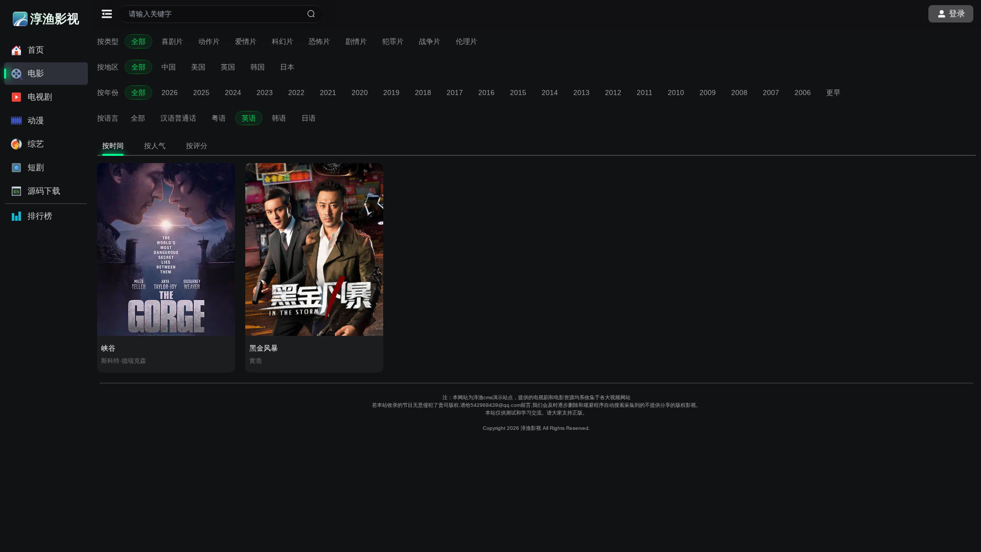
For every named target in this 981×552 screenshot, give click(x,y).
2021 (328, 92)
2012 (613, 92)
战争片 (429, 41)
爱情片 (245, 41)
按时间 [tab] (113, 146)
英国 (228, 67)
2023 (264, 92)
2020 (360, 92)
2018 (423, 92)
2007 (771, 92)
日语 (308, 118)
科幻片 (282, 41)
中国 (168, 67)
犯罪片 (393, 41)
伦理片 (466, 41)
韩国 (257, 67)
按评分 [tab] (196, 146)
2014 (550, 92)
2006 (803, 92)
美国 (198, 67)
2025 (201, 92)
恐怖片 (319, 41)
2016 (486, 92)
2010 (676, 92)
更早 (833, 92)
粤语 (219, 118)
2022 (296, 92)
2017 (455, 92)
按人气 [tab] (155, 146)
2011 (644, 92)
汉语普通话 (178, 118)
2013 (581, 92)
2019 (391, 92)
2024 (233, 92)
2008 (739, 92)
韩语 (279, 118)
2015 (518, 92)
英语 (249, 118)
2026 (169, 92)
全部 (138, 41)
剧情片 (356, 41)
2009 (707, 92)
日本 (287, 67)
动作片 (209, 41)
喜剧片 (172, 41)
